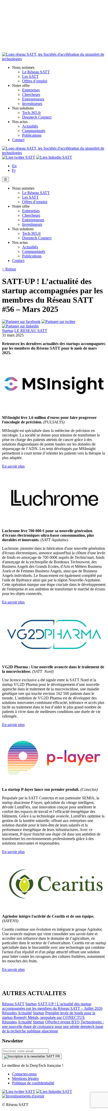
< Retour (9, 269)
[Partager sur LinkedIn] (20, 326)
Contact (18, 140)
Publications (31, 135)
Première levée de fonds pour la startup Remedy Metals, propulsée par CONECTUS (48, 1015)
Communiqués (33, 131)
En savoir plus (13, 466)
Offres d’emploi (34, 81)
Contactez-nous (24, 1074)
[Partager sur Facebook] (21, 321)
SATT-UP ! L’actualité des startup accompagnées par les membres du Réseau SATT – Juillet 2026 (52, 1006)
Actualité (25, 1013)
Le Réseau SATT (36, 72)
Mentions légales (25, 1078)
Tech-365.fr (31, 112)
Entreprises (31, 90)
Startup (7, 330)
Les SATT (30, 76)
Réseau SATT (13, 1004)
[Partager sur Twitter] (58, 321)
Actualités (30, 126)
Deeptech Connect (36, 117)
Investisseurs (32, 103)
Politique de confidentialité (33, 1083)
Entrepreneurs (33, 99)
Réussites (9, 1013)
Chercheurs (31, 94)
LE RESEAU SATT (30, 330)
